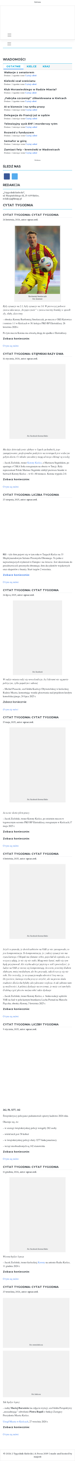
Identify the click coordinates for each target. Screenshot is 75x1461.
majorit (37, 1456)
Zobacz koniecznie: (16, 574)
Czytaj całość (31, 75)
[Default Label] (15, 176)
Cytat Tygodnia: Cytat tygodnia (31, 215)
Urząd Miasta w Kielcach (15, 1421)
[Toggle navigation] (9, 35)
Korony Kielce (34, 462)
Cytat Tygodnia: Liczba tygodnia (31, 494)
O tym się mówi (11, 345)
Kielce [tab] (32, 66)
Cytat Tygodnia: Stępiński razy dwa (33, 354)
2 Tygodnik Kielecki (22, 1453)
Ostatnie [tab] (13, 66)
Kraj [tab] (46, 66)
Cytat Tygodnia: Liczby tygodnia (31, 1024)
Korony (41, 1262)
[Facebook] (7, 176)
